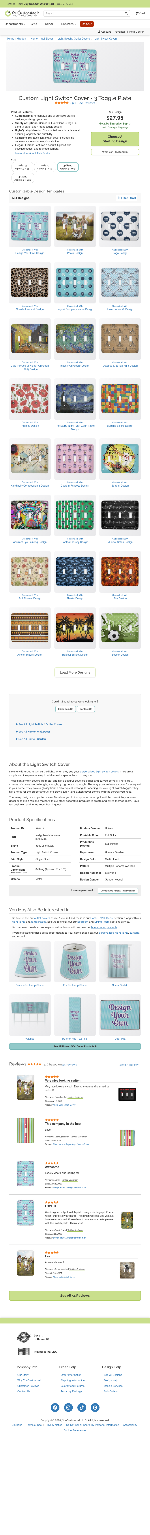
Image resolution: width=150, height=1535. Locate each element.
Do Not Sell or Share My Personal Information (92, 1425)
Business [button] (67, 24)
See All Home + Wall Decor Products (74, 1046)
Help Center (136, 31)
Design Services (113, 1386)
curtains (134, 932)
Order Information (71, 1375)
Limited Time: (40, 3)
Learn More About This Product (33, 153)
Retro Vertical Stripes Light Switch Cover (71, 1144)
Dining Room (102, 921)
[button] (139, 13)
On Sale (87, 24)
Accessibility (130, 1425)
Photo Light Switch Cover (64, 1104)
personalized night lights (113, 932)
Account (105, 31)
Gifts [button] (34, 24)
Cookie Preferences (75, 1430)
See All (40, 724)
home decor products (104, 927)
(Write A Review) (128, 1064)
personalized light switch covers (99, 771)
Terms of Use (34, 1425)
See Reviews (82, 103)
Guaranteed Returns (73, 1386)
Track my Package (71, 1391)
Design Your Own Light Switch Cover (69, 1187)
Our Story (23, 1375)
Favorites (120, 31)
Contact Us (86, 709)
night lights (18, 921)
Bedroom (82, 921)
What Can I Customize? (115, 152)
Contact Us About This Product (118, 890)
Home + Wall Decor (101, 918)
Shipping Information (73, 1380)
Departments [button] (14, 24)
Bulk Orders (111, 1391)
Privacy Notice (54, 1425)
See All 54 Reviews (75, 1295)
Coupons (17, 1425)
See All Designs (113, 1375)
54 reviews (69, 1064)
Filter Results (65, 709)
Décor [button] (49, 24)
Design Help (111, 1380)
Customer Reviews (28, 1386)
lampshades (38, 921)
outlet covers (42, 918)
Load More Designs (75, 672)
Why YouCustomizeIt (29, 1380)
